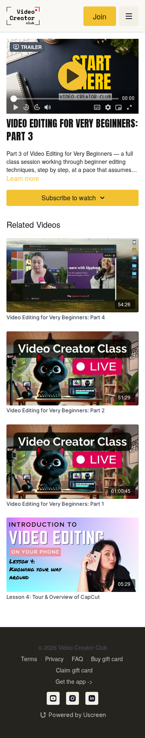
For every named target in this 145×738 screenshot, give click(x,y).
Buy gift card (107, 659)
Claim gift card (74, 670)
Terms (29, 659)
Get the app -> (74, 681)
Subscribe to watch (68, 197)
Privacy (54, 659)
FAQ (77, 659)
